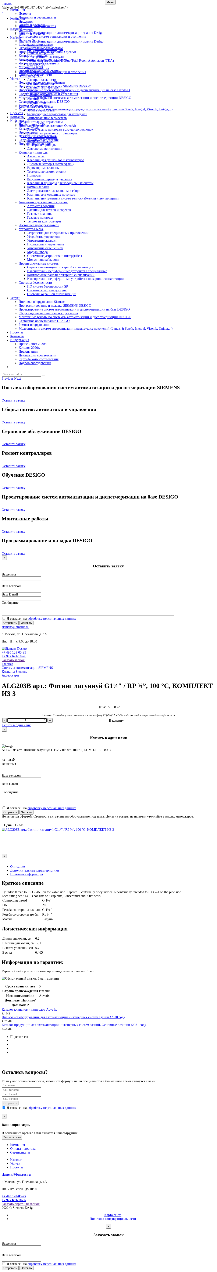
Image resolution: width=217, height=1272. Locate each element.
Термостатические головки (46, 171)
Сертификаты (20, 1152)
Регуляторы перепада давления (49, 179)
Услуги (15, 78)
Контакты (17, 117)
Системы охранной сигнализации (51, 294)
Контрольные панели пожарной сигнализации (61, 275)
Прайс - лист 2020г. (33, 124)
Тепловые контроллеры (44, 221)
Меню (110, 2)
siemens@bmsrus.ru (15, 627)
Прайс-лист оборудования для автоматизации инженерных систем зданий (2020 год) (63, 1017)
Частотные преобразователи (39, 63)
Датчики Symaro (30, 40)
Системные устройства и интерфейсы (54, 256)
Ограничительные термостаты (41, 48)
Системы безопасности (35, 75)
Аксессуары (36, 156)
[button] (8, 378)
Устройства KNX (31, 67)
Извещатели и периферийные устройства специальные (67, 271)
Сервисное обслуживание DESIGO (44, 101)
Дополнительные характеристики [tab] (34, 870)
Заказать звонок (13, 660)
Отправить (10, 622)
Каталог (16, 29)
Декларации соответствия (37, 136)
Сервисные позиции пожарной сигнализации (60, 267)
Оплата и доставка (32, 25)
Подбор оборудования (35, 143)
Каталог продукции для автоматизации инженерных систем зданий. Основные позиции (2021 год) (74, 1025)
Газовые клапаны (39, 213)
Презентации (28, 132)
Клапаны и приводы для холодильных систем (60, 183)
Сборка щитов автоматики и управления (48, 94)
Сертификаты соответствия (38, 140)
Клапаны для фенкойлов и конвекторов (55, 160)
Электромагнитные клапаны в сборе (53, 190)
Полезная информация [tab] (26, 874)
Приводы (34, 175)
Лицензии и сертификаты (37, 17)
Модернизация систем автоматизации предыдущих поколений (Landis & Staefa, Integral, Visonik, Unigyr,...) (95, 109)
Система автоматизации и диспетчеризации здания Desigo (61, 32)
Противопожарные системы (39, 71)
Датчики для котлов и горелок (49, 210)
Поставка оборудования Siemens (42, 82)
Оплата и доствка (23, 1148)
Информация (19, 120)
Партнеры (26, 21)
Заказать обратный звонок (21, 1204)
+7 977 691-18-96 (14, 656)
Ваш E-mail (10, 594)
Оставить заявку (13, 400)
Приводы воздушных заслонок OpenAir (47, 52)
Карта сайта (112, 1215)
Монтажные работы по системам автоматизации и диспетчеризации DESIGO (75, 98)
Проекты (16, 113)
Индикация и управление (45, 244)
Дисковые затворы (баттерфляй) (50, 164)
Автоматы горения (40, 206)
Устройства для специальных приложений (58, 233)
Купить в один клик (16, 725)
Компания (17, 9)
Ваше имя (9, 574)
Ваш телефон (11, 586)
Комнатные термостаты (36, 44)
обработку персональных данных (52, 618)
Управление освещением (45, 248)
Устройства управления (44, 236)
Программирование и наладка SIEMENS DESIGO (55, 86)
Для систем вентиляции (44, 148)
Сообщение (10, 602)
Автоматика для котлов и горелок (43, 59)
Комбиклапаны (38, 187)
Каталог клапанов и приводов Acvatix (29, 1009)
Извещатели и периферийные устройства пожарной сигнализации (75, 279)
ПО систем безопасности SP (47, 286)
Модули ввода (37, 252)
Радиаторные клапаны (43, 168)
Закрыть (26, 622)
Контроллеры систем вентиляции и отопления (52, 36)
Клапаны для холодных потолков (51, 194)
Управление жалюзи (42, 240)
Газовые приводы (40, 217)
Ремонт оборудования (34, 105)
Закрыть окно (12, 1137)
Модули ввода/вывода (43, 259)
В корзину (116, 720)
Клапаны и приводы (33, 55)
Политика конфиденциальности (113, 1219)
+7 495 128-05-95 (14, 652)
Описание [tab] (17, 866)
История (25, 13)
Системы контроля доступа (47, 290)
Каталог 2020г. (29, 128)
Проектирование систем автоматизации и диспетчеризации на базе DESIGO (74, 90)
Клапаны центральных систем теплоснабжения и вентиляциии (73, 198)
